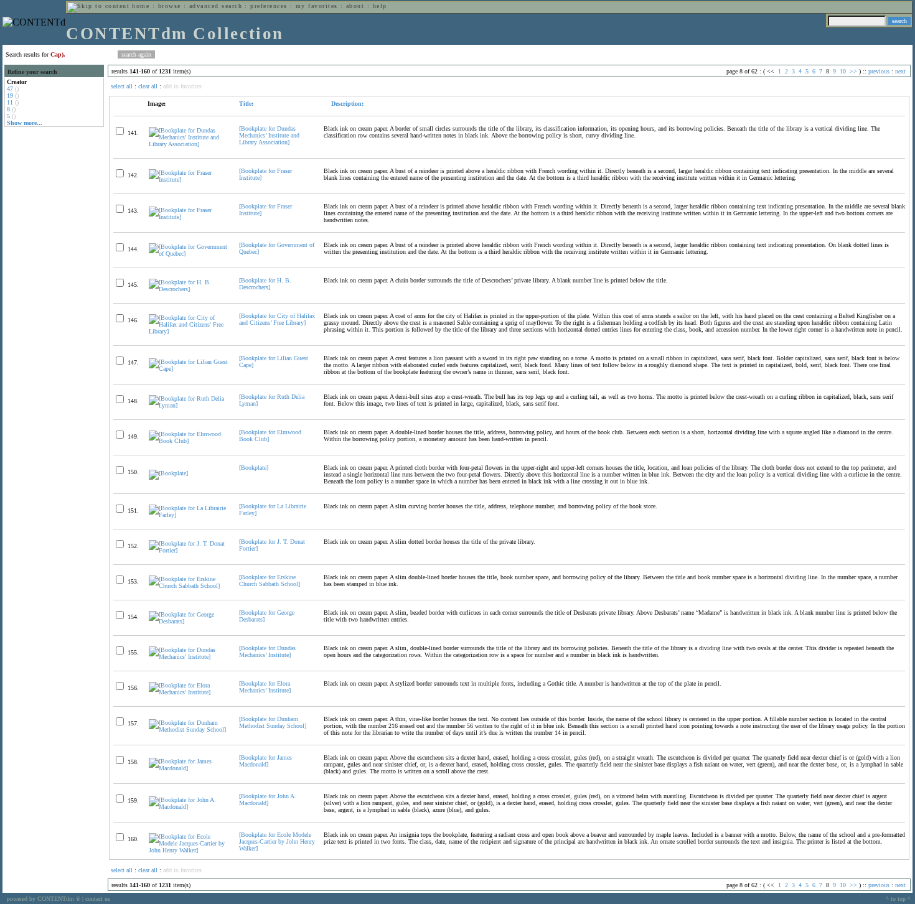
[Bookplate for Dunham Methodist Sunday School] (272, 722)
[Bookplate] (253, 467)
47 (10, 88)
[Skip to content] (98, 5)
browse (169, 5)
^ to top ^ (898, 898)
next (900, 71)
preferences (268, 5)
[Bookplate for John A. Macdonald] (267, 799)
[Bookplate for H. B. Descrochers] (265, 284)
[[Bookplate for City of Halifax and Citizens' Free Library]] (188, 331)
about (355, 5)
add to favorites (182, 86)
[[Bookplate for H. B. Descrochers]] (188, 289)
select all (122, 86)
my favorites (317, 5)
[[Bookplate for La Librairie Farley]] (188, 514)
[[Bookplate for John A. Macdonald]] (188, 806)
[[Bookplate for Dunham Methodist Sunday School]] (188, 729)
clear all (147, 86)
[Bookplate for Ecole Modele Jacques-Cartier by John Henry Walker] (277, 841)
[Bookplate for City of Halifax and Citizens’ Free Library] (277, 319)
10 (843, 71)
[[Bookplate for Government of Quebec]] (188, 253)
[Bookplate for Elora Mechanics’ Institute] (265, 687)
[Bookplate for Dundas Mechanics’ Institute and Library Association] (269, 135)
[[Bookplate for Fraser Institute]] (188, 179)
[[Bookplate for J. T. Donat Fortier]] (188, 550)
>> (853, 71)
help (380, 5)
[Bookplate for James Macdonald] (265, 761)
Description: (346, 103)
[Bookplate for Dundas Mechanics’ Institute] (267, 651)
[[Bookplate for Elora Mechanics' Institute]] (188, 692)
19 (10, 95)
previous (878, 71)
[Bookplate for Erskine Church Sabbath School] (269, 580)
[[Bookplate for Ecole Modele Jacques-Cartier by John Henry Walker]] (188, 850)
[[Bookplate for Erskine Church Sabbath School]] (188, 585)
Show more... (24, 122)
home (140, 5)
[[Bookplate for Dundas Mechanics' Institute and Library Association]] (188, 144)
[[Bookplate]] (168, 473)
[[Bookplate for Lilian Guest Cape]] (188, 368)
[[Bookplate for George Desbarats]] (188, 621)
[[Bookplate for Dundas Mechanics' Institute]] (188, 656)
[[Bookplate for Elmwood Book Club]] (188, 440)
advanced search (215, 5)
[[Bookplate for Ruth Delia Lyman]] (188, 405)
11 (10, 102)
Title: (246, 103)
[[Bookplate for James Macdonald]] (188, 768)
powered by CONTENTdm (43, 898)
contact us (97, 898)
